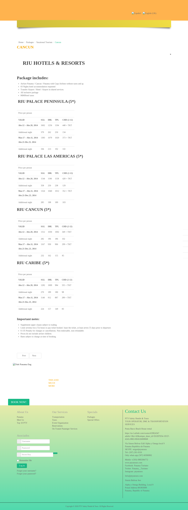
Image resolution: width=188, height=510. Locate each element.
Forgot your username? (26, 471)
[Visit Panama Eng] (22, 364)
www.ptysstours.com (133, 463)
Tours (54, 420)
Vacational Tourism (44, 42)
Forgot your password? (26, 474)
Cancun (25, 47)
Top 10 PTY (22, 423)
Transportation (58, 417)
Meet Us (20, 420)
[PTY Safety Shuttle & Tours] (105, 8)
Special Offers (93, 420)
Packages (30, 42)
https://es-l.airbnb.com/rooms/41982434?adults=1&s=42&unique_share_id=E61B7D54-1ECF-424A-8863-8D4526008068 (147, 436)
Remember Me (26, 460)
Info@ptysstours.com (134, 476)
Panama (20, 417)
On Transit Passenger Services (64, 429)
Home (21, 42)
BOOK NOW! (18, 402)
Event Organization (60, 423)
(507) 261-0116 (135, 452)
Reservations (57, 426)
